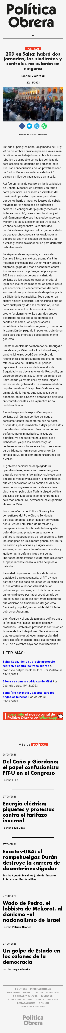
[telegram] (37, 126)
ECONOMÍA (52, 993)
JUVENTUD (47, 996)
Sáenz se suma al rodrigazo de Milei (27, 681)
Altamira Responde (33, 1007)
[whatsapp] (44, 126)
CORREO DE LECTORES (20, 1000)
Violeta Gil (38, 76)
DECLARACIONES (26, 1003)
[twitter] (29, 126)
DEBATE (40, 1000)
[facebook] (22, 126)
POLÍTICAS (33, 49)
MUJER (39, 993)
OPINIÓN (44, 1003)
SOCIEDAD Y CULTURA (25, 996)
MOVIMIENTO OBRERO (20, 993)
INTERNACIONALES (40, 989)
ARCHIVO (52, 1000)
